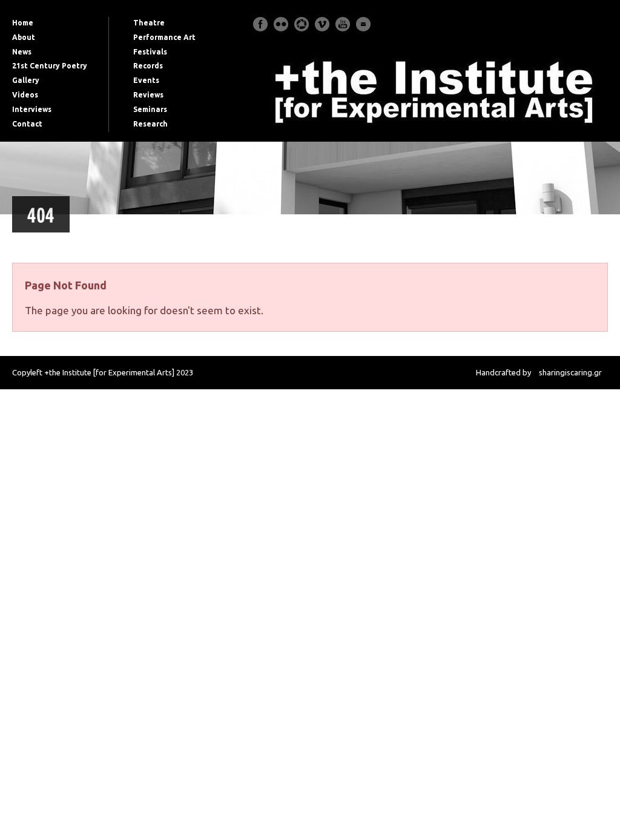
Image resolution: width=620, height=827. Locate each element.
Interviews (31, 109)
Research (150, 124)
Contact (27, 124)
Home (22, 23)
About (23, 37)
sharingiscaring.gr (570, 372)
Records (148, 66)
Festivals (150, 52)
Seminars (150, 109)
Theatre (149, 23)
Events (146, 80)
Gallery (25, 80)
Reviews (148, 95)
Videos (25, 95)
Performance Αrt (164, 37)
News (21, 52)
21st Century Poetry (49, 66)
